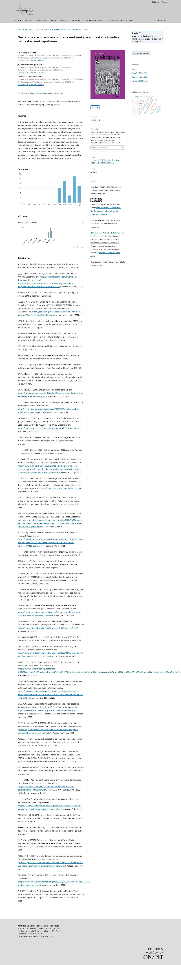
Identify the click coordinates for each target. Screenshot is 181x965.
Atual (53, 20)
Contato (28, 20)
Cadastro (155, 2)
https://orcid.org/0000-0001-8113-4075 (31, 85)
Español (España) (139, 73)
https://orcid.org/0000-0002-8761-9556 (31, 73)
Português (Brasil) (140, 81)
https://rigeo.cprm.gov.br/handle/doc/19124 (60, 488)
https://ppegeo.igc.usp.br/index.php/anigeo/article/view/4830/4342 (49, 428)
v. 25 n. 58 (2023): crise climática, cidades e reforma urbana (58, 29)
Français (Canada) (140, 77)
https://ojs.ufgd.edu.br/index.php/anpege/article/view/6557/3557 (48, 628)
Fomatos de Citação (100, 147)
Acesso (164, 2)
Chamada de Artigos (94, 20)
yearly (81, 247)
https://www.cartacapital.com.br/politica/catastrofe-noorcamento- (47, 710)
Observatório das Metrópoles (120, 20)
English (135, 69)
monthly (73, 247)
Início (20, 29)
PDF (96, 107)
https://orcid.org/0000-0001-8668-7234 (31, 61)
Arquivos (64, 20)
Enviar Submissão (140, 53)
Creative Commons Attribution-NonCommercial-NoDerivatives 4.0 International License (105, 210)
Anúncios (76, 20)
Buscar (162, 20)
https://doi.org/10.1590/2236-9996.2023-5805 (42, 93)
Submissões (41, 20)
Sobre (16, 20)
